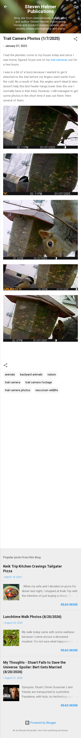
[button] (75, 39)
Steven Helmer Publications (40, 9)
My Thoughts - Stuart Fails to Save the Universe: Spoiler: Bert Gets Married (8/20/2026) (34, 667)
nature (52, 374)
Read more (69, 604)
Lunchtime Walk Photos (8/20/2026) (32, 617)
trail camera (12, 382)
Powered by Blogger (43, 722)
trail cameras (59, 60)
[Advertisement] (40, 514)
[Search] (75, 8)
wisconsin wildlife (46, 390)
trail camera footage (38, 382)
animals (10, 374)
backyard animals (31, 374)
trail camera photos (17, 390)
